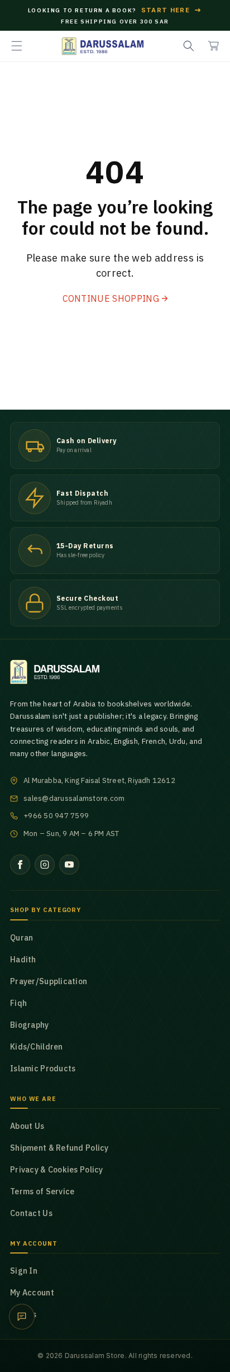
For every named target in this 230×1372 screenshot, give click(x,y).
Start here (172, 10)
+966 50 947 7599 (56, 815)
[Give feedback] (22, 1317)
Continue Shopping (111, 298)
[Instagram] (45, 864)
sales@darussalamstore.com (74, 798)
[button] (16, 46)
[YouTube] (69, 864)
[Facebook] (20, 864)
